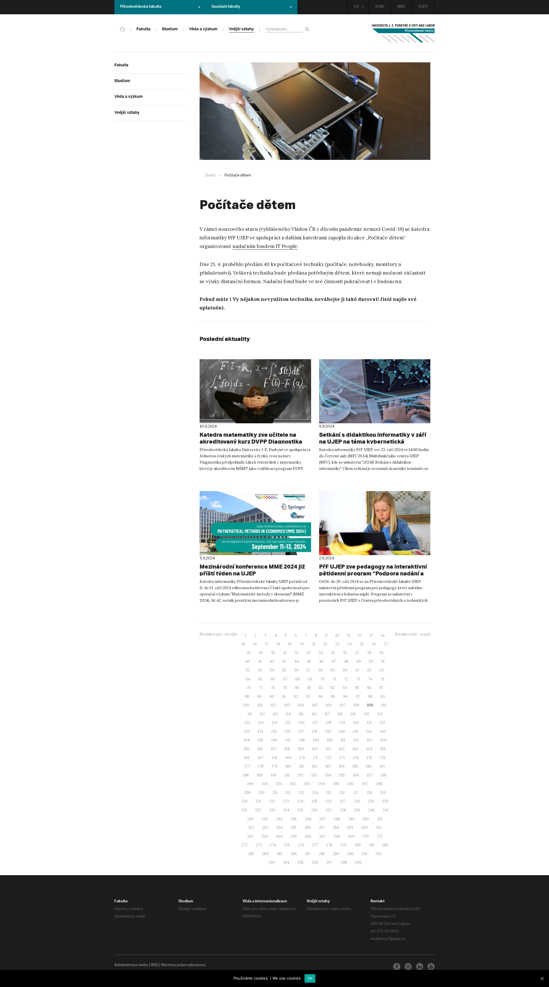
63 (381, 670)
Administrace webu (131, 965)
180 (288, 766)
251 (379, 819)
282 (385, 845)
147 (288, 740)
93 (308, 696)
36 (345, 652)
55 (284, 670)
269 (351, 836)
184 (342, 766)
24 (349, 644)
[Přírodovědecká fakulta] (122, 29)
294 (286, 862)
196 (356, 775)
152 (356, 740)
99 (382, 696)
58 (321, 670)
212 (288, 792)
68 (297, 679)
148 (302, 740)
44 (296, 661)
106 (329, 705)
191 (287, 775)
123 (261, 722)
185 (355, 766)
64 (248, 679)
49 (358, 661)
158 (287, 748)
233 (272, 810)
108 (356, 705)
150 (330, 740)
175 (369, 757)
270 (366, 836)
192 (300, 775)
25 (362, 644)
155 (246, 748)
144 (247, 740)
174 (356, 757)
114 (288, 714)
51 (383, 661)
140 (342, 731)
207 (365, 783)
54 (272, 670)
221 (258, 801)
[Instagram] (408, 966)
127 (315, 722)
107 (342, 705)
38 (369, 652)
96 (345, 696)
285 (280, 853)
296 (315, 862)
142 (369, 731)
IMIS (401, 7)
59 (333, 670)
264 (279, 836)
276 (301, 845)
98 (370, 696)
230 (385, 801)
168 (274, 757)
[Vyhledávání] (308, 29)
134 (260, 731)
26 (374, 644)
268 (337, 836)
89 (259, 696)
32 (297, 652)
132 (382, 722)
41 (260, 661)
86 (369, 687)
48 (346, 661)
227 (343, 801)
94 (320, 696)
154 (383, 740)
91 (284, 696)
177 (247, 766)
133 (247, 731)
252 (251, 827)
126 (302, 722)
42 (272, 661)
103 (287, 705)
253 (265, 827)
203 (307, 783)
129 (342, 722)
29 (260, 652)
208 (379, 783)
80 (297, 687)
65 (260, 679)
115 (301, 714)
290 (350, 853)
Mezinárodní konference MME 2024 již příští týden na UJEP (252, 570)
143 (383, 731)
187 (382, 766)
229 (371, 801)
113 (275, 714)
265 (294, 836)
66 (272, 679)
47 (334, 661)
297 (329, 862)
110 (383, 705)
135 (274, 731)
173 (342, 757)
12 (359, 635)
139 (328, 731)
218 (369, 792)
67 (285, 679)
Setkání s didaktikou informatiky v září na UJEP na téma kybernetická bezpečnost (372, 441)
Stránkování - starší (412, 634)
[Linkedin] (419, 966)
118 (340, 714)
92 (296, 696)
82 (321, 687)
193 (314, 775)
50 (371, 661)
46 (321, 661)
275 (287, 845)
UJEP (423, 7)
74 (370, 679)
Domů (210, 175)
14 (383, 635)
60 (345, 670)
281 (371, 845)
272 (245, 845)
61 (357, 670)
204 (321, 783)
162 (342, 748)
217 (356, 792)
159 (301, 748)
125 (288, 722)
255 (294, 827)
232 (258, 810)
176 (383, 757)
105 (315, 705)
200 (264, 783)
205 (336, 783)
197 (370, 775)
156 (260, 748)
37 (357, 652)
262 (250, 836)
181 (301, 766)
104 (301, 705)
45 (309, 661)
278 (329, 845)
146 (274, 740)
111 (250, 714)
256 (308, 827)
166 (247, 757)
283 (251, 853)
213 (301, 792)
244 (279, 819)
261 (378, 827)
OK (310, 978)
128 (328, 722)
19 (290, 644)
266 (308, 836)
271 (379, 836)
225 (314, 801)
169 (288, 757)
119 (353, 714)
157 (274, 748)
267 (322, 836)
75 (382, 679)
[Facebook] (396, 966)
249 (351, 819)
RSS (154, 965)
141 (355, 731)
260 (364, 827)
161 (328, 748)
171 (315, 757)
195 (342, 775)
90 (271, 696)
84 (345, 687)
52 (248, 670)
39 (381, 652)
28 (248, 652)
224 (300, 801)
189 (259, 775)
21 (313, 644)
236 (314, 810)
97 (358, 696)
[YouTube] (431, 966)
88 (247, 696)
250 (366, 819)
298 (344, 862)
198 (383, 775)
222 (272, 801)
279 (343, 845)
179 (274, 766)
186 (369, 766)
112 (262, 714)
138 (314, 731)
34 (321, 652)
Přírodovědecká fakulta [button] (140, 7)
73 (358, 679)
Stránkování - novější (218, 634)
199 (250, 783)
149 (316, 740)
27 (386, 644)
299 (358, 862)
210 (261, 792)
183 (328, 766)
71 (334, 679)
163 (355, 748)
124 (274, 722)
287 (308, 853)
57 (309, 670)
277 (315, 845)
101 (259, 705)
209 (247, 792)
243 (265, 819)
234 (286, 810)
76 (248, 687)
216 (342, 792)
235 (300, 810)
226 (328, 801)
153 (369, 740)
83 (333, 687)
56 (296, 670)
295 (300, 862)
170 (302, 757)
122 (247, 722)
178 (261, 766)
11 (348, 635)
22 (325, 644)
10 (337, 635)
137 (301, 731)
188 (246, 775)
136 (288, 731)
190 (273, 775)
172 (328, 757)
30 (273, 652)
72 (346, 679)
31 (285, 652)
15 (243, 644)
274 (273, 845)
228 (357, 801)
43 (284, 661)
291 (364, 853)
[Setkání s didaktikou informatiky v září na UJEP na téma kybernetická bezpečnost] (375, 391)
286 (294, 853)
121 (379, 714)
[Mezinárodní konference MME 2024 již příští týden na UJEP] (255, 523)
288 (322, 853)
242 (250, 819)
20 (302, 644)
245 (294, 819)
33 (309, 652)
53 (260, 670)
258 (336, 827)
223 (286, 801)
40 (247, 661)
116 (314, 714)
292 (378, 853)
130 (356, 722)
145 (260, 740)
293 (271, 862)
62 (369, 670)
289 (336, 853)
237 (329, 810)
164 (369, 748)
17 (266, 644)
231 (244, 810)
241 (385, 810)
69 (310, 679)
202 (293, 783)
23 (337, 644)
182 (314, 766)
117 (327, 714)
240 (371, 810)
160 (315, 748)
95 (333, 696)
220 (244, 801)
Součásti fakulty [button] (226, 7)
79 (285, 687)
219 (383, 792)
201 (279, 783)
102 (273, 705)
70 (322, 679)
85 (357, 687)
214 (315, 792)
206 (350, 783)
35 (333, 652)
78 (273, 687)
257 (322, 827)
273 (259, 845)
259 (350, 827)
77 (261, 687)
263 (265, 836)
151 (343, 740)
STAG (379, 7)
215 (328, 792)
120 (366, 714)
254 (279, 827)
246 (308, 819)
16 (255, 644)
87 (381, 687)
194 (328, 775)
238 (343, 810)
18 (278, 644)
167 (261, 757)
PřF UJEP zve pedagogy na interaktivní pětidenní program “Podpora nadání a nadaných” (373, 573)
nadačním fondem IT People (264, 246)
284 (265, 853)
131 (369, 722)
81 (309, 687)
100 (246, 705)
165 (383, 748)
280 (358, 845)
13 (371, 635)
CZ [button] (356, 7)
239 (357, 810)
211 (274, 792)
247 (322, 819)
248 (337, 819)
